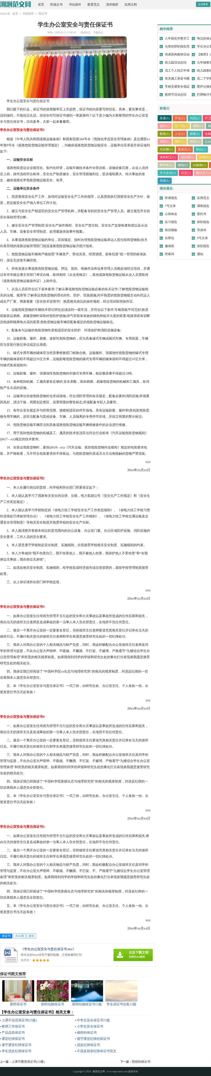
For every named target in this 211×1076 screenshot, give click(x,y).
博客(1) (198, 126)
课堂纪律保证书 (13, 1038)
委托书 (201, 214)
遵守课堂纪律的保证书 (93, 1038)
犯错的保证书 (141, 1061)
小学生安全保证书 (90, 1026)
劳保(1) (165, 180)
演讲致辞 (112, 4)
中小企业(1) (168, 173)
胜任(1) (201, 149)
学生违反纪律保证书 (16, 1051)
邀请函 (169, 246)
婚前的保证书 (87, 1032)
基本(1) (165, 126)
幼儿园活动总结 (175, 62)
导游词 (201, 230)
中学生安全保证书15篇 (93, 1020)
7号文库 (170, 206)
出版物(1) (199, 165)
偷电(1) (183, 165)
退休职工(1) (168, 157)
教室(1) (165, 133)
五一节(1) (181, 126)
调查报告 (203, 206)
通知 (200, 254)
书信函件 (75, 4)
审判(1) (195, 141)
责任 (31, 935)
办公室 (19, 935)
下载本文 (98, 32)
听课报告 (171, 198)
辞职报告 (203, 222)
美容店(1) (184, 149)
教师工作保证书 (13, 1026)
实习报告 (171, 222)
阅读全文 (85, 32)
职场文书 (56, 4)
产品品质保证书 (13, 1032)
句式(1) (195, 118)
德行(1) (180, 141)
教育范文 (93, 4)
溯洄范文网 (99, 1071)
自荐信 (169, 238)
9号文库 (202, 238)
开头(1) (180, 118)
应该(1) (165, 118)
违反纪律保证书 (88, 1045)
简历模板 (171, 230)
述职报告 (203, 246)
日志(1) (186, 173)
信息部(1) (187, 157)
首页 (41, 4)
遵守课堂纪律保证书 (16, 1045)
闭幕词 (169, 254)
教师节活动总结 (175, 94)
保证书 (42, 13)
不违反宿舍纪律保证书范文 (96, 1051)
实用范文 (203, 198)
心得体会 (171, 214)
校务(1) (195, 133)
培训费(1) (166, 149)
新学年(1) (166, 165)
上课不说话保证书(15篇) (19, 1020)
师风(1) (165, 141)
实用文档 (130, 4)
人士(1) (180, 133)
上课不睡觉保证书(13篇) (28, 1061)
